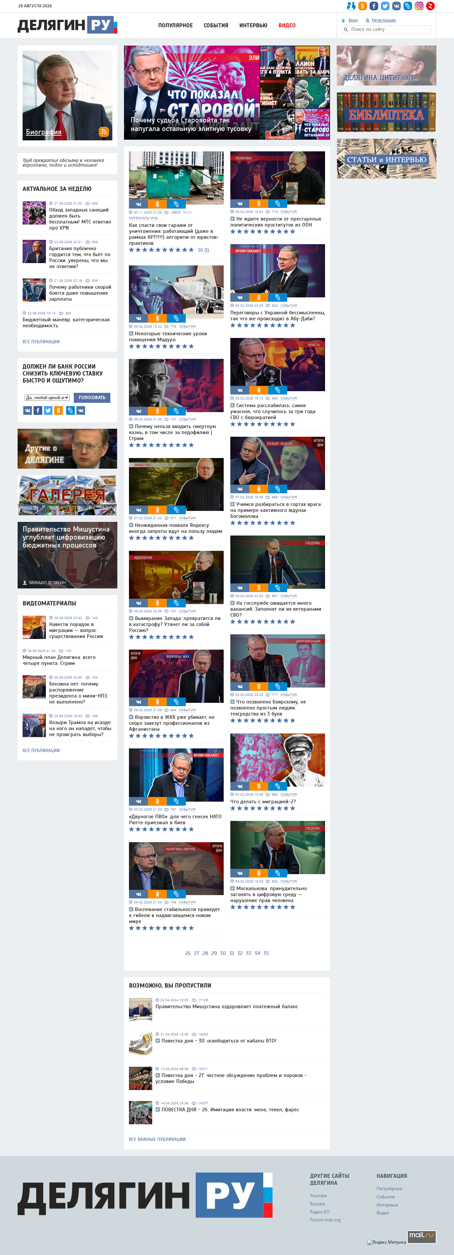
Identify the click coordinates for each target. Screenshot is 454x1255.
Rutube (317, 1204)
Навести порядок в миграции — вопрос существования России (76, 630)
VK (27, 410)
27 (196, 953)
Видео (287, 25)
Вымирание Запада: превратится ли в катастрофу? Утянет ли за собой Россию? (175, 624)
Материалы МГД (143, 218)
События (216, 25)
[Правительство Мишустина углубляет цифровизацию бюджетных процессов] (67, 555)
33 (248, 953)
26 (188, 953)
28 (205, 953)
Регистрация (384, 20)
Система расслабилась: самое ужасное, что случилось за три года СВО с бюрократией (272, 411)
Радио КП (319, 1212)
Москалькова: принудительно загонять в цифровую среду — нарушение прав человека (268, 894)
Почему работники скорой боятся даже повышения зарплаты (80, 293)
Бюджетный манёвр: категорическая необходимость (66, 323)
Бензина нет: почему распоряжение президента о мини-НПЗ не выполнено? (78, 693)
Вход (353, 20)
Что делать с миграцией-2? (263, 802)
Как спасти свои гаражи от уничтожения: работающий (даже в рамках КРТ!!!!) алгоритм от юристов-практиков (174, 234)
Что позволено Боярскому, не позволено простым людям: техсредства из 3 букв (268, 708)
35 (266, 953)
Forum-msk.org (325, 1220)
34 (257, 953)
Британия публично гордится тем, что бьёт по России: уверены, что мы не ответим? (79, 257)
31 (231, 953)
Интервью (253, 25)
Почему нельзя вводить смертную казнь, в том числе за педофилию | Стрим (172, 432)
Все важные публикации (157, 1139)
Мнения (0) (80, 410)
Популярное (175, 25)
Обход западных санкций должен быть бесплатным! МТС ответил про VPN (80, 219)
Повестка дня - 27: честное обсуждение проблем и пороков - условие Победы (231, 1078)
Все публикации (41, 342)
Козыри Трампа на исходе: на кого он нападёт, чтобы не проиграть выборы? (80, 728)
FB (38, 410)
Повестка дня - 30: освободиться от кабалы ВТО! (219, 1041)
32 (240, 953)
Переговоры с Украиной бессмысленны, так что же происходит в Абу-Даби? (277, 316)
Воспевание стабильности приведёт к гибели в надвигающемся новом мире (174, 915)
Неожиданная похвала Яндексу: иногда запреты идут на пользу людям (175, 528)
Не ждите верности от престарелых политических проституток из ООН (275, 222)
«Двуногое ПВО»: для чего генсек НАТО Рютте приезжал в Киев (175, 820)
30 (223, 953)
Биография (43, 132)
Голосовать (92, 397)
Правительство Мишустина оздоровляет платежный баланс (227, 1007)
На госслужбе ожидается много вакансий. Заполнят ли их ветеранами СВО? (275, 609)
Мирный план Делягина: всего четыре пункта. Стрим (59, 660)
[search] (346, 30)
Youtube (318, 1195)
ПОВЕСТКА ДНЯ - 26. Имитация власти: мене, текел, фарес (230, 1110)
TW (48, 410)
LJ (70, 410)
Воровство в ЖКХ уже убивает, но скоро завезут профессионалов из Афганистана (171, 723)
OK (58, 410)
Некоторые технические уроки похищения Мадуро (168, 337)
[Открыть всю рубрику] (386, 65)
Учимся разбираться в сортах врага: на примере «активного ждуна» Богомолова (276, 510)
